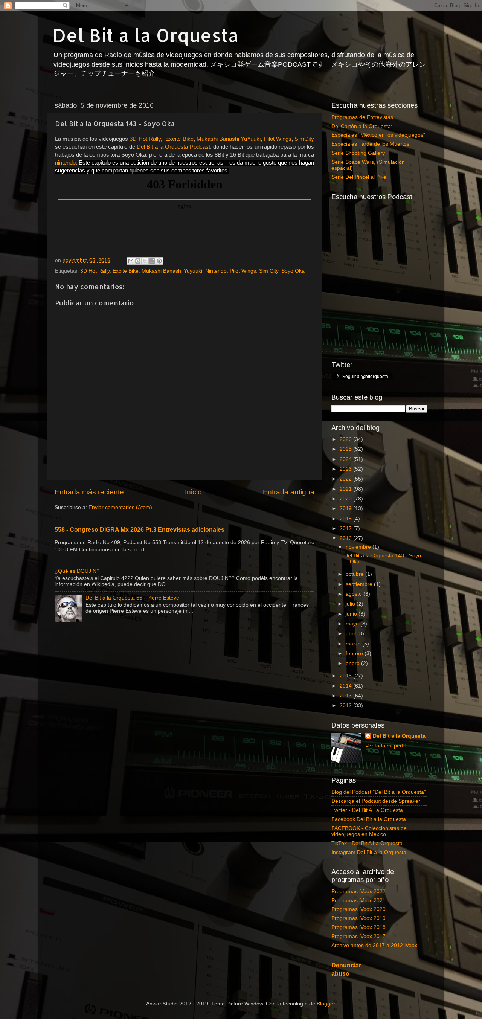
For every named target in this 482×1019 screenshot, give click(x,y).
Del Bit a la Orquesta (146, 35)
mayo (353, 624)
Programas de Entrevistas (362, 117)
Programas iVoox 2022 (358, 891)
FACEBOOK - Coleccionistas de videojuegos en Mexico (369, 831)
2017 (346, 528)
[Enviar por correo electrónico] (130, 261)
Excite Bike (126, 271)
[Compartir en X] (145, 261)
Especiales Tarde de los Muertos (370, 144)
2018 (346, 519)
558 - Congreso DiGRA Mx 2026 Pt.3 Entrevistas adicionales (139, 529)
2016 (346, 538)
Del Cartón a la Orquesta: (361, 126)
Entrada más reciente (89, 492)
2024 (346, 459)
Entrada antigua (288, 492)
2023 (346, 469)
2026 (346, 439)
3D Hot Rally (95, 271)
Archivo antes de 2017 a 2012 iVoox (374, 945)
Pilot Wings (243, 271)
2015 (346, 676)
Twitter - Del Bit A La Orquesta (367, 810)
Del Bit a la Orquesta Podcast (173, 147)
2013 (346, 696)
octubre (355, 574)
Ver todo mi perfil (385, 746)
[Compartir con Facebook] (152, 261)
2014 (346, 686)
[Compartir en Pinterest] (159, 261)
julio (351, 604)
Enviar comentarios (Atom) (120, 507)
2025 (346, 449)
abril (351, 633)
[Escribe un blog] (138, 261)
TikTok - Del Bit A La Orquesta (367, 843)
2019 (346, 508)
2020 (346, 499)
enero (353, 663)
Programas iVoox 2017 (358, 936)
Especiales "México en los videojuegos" (378, 135)
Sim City (268, 271)
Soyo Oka (293, 271)
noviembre (359, 547)
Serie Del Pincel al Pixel (359, 177)
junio (352, 614)
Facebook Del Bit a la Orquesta (368, 819)
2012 (346, 705)
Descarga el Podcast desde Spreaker (375, 801)
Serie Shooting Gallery (358, 153)
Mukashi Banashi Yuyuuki (172, 271)
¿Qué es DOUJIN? (77, 571)
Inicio (193, 492)
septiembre (360, 584)
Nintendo (216, 271)
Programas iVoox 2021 (358, 900)
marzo (354, 644)
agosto (354, 594)
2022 (346, 479)
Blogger (326, 1004)
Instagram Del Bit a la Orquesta (368, 852)
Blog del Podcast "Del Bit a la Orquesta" (378, 792)
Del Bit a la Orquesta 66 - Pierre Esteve (132, 598)
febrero (355, 653)
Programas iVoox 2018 (358, 927)
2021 (346, 489)
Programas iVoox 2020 (358, 909)
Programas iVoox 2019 (358, 918)
